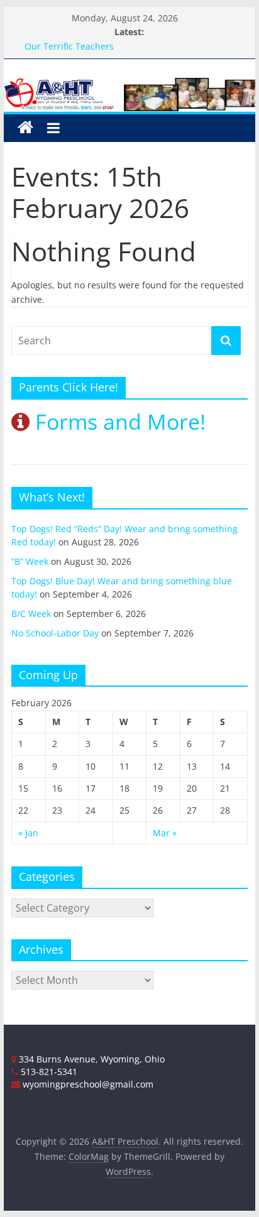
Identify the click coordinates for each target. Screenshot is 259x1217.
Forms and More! (118, 421)
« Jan (28, 833)
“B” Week (29, 561)
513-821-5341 (47, 1072)
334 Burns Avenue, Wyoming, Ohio (90, 1059)
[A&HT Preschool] (25, 127)
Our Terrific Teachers (69, 46)
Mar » (165, 833)
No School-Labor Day (55, 633)
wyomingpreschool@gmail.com (86, 1084)
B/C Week (31, 613)
